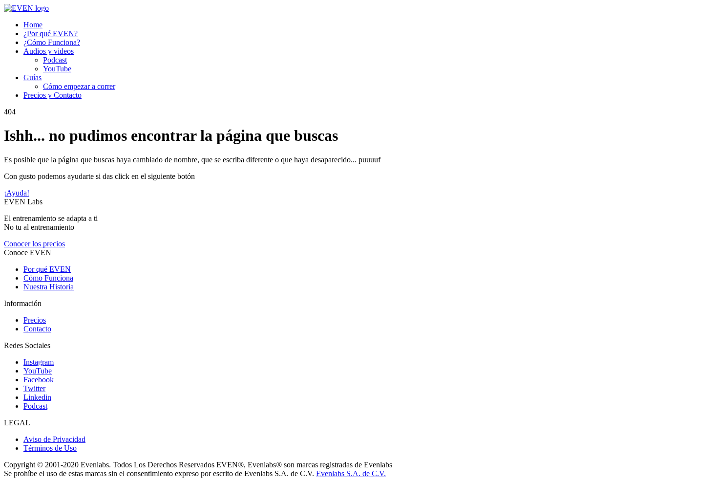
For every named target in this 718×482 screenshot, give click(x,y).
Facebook (38, 379)
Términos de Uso (50, 448)
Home (32, 25)
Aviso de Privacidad (54, 439)
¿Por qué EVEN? (50, 33)
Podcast (55, 60)
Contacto (37, 329)
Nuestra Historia (48, 287)
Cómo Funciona (48, 278)
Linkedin (37, 397)
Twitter (34, 388)
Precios (34, 320)
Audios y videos (48, 51)
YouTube (57, 69)
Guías (32, 77)
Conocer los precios (34, 244)
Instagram (38, 362)
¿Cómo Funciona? (51, 42)
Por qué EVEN (47, 269)
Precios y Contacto (52, 95)
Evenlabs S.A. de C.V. (351, 473)
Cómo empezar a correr (79, 86)
